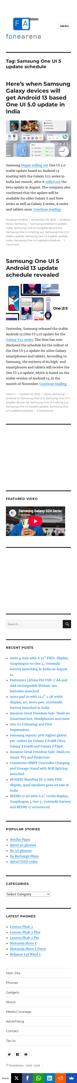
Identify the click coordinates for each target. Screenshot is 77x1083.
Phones (12, 983)
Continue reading (47, 209)
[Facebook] (27, 1078)
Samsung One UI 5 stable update (27, 406)
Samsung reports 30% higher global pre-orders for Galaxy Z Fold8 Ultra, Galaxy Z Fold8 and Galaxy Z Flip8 (38, 740)
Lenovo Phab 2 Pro (24, 938)
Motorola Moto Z (23, 943)
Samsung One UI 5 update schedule (37, 240)
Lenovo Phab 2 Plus (25, 932)
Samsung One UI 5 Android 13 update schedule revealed (32, 268)
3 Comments (45, 410)
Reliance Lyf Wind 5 (25, 954)
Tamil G (11, 394)
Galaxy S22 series (19, 340)
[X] (16, 1078)
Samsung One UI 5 (32, 398)
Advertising (15, 1021)
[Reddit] (60, 1078)
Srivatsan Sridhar (17, 219)
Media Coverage (18, 1012)
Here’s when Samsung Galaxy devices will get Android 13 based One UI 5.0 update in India (38, 97)
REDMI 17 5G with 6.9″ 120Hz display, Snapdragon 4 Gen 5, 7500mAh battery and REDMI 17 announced (40, 801)
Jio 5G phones (21, 851)
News (9, 223)
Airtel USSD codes (24, 862)
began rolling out (34, 165)
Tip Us (11, 1041)
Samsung (20, 223)
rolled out (53, 182)
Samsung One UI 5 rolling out (25, 232)
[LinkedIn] (49, 1078)
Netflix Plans (20, 840)
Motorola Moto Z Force (28, 949)
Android (65, 219)
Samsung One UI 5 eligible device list (38, 227)
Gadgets (12, 992)
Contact (12, 1031)
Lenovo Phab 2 (21, 927)
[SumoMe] (71, 1078)
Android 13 (12, 398)
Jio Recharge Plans (24, 856)
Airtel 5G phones (23, 845)
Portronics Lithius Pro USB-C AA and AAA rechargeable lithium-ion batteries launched (38, 685)
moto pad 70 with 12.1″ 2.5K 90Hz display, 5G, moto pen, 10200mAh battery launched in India (36, 702)
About (11, 1002)
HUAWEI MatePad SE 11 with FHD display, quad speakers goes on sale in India (39, 784)
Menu (64, 26)
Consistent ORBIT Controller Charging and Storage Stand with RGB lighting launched (40, 768)
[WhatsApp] (38, 1078)
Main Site (13, 973)
